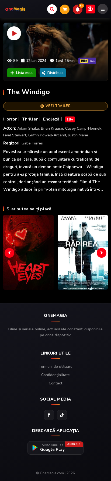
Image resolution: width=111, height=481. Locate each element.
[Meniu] (103, 9)
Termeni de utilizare (55, 366)
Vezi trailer (58, 106)
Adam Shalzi (28, 128)
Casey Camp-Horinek (83, 128)
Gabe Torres (32, 143)
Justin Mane (78, 135)
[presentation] (9, 253)
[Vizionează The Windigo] (55, 52)
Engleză (51, 119)
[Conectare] (90, 9)
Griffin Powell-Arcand (47, 135)
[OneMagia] (15, 9)
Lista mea (24, 72)
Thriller (30, 119)
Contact (55, 383)
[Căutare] (52, 9)
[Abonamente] (65, 9)
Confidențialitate (55, 374)
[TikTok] (62, 415)
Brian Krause (52, 128)
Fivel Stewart (14, 135)
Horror (10, 119)
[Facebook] (49, 415)
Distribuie (55, 72)
